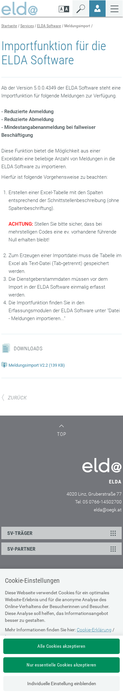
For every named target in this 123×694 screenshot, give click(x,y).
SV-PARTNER (21, 549)
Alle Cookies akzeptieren (61, 646)
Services (27, 26)
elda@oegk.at (108, 509)
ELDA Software (49, 26)
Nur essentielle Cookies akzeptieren (61, 664)
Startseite (9, 26)
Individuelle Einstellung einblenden (61, 683)
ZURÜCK (17, 398)
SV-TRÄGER (19, 533)
